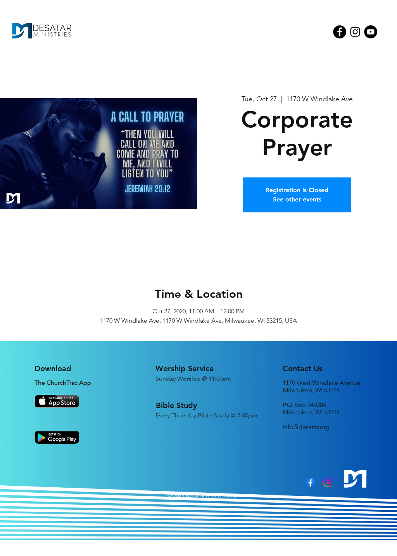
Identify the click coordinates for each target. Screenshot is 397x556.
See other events (297, 199)
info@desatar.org (306, 427)
